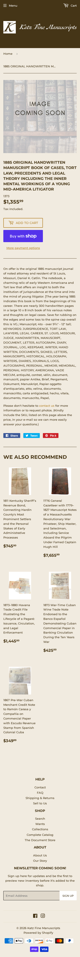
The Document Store (40, 840)
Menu (13, 5)
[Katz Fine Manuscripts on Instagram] (43, 916)
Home (7, 53)
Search (40, 818)
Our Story (40, 860)
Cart (73, 5)
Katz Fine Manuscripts (43, 928)
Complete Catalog (40, 834)
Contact (40, 787)
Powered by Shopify (38, 932)
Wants (40, 824)
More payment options (23, 248)
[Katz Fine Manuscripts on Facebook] (35, 916)
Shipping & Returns (40, 798)
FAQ (40, 792)
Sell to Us (40, 803)
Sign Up (68, 895)
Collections (40, 829)
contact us (46, 405)
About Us (40, 855)
